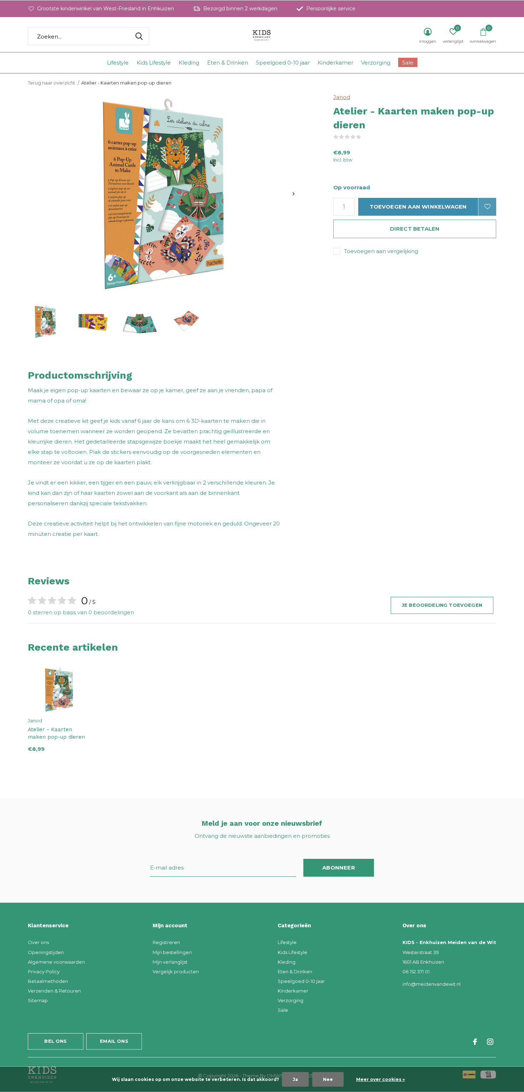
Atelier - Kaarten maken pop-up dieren (56, 733)
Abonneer (338, 867)
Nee (328, 1079)
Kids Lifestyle (154, 62)
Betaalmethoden (48, 981)
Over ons (38, 942)
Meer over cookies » (380, 1079)
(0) (366, 137)
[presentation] (293, 194)
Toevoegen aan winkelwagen (418, 206)
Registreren (166, 942)
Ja (295, 1079)
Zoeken (139, 36)
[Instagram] (490, 1042)
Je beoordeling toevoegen (442, 605)
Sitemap (38, 1000)
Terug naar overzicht (51, 83)
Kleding (189, 62)
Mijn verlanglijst (170, 962)
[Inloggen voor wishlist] (487, 207)
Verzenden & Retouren (54, 991)
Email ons (114, 1041)
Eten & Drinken (227, 62)
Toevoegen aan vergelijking (381, 251)
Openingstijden (46, 952)
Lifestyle (118, 62)
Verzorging (375, 62)
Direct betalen (415, 228)
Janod (341, 97)
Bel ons (55, 1041)
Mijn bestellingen (172, 952)
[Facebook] (475, 1042)
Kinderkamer (335, 62)
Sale (407, 62)
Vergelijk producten (176, 971)
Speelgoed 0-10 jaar (283, 62)
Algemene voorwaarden (56, 962)
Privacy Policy (44, 971)
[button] (45, 321)
